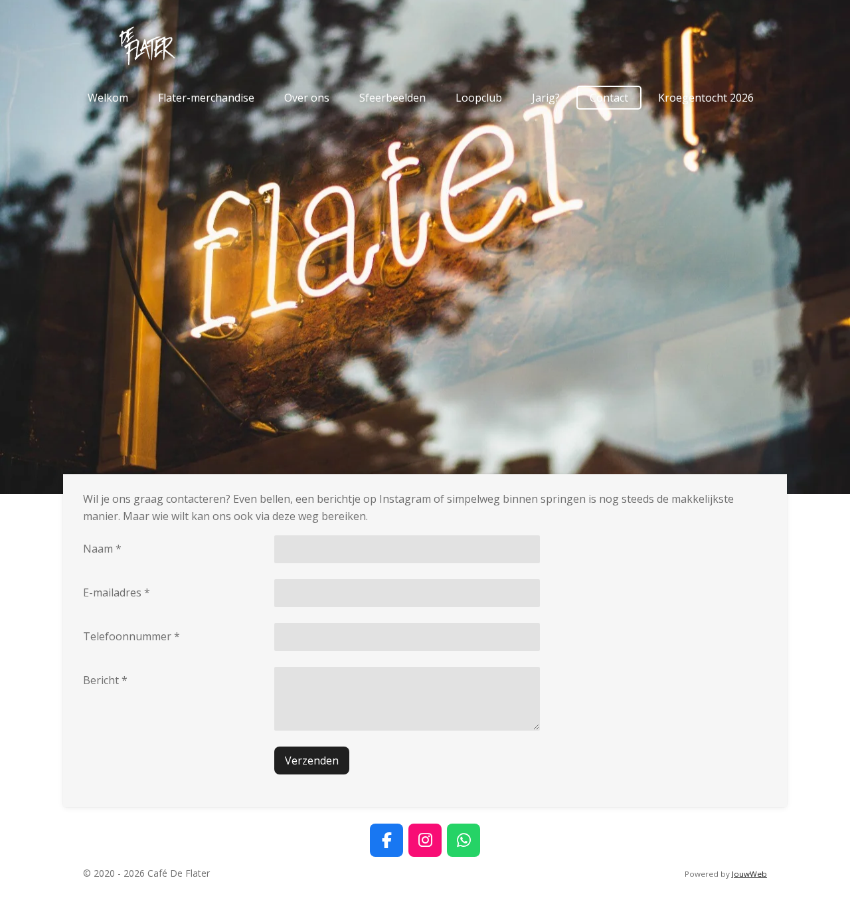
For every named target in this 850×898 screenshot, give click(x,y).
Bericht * (105, 680)
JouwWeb (749, 874)
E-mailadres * (116, 592)
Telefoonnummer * (131, 636)
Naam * (102, 548)
